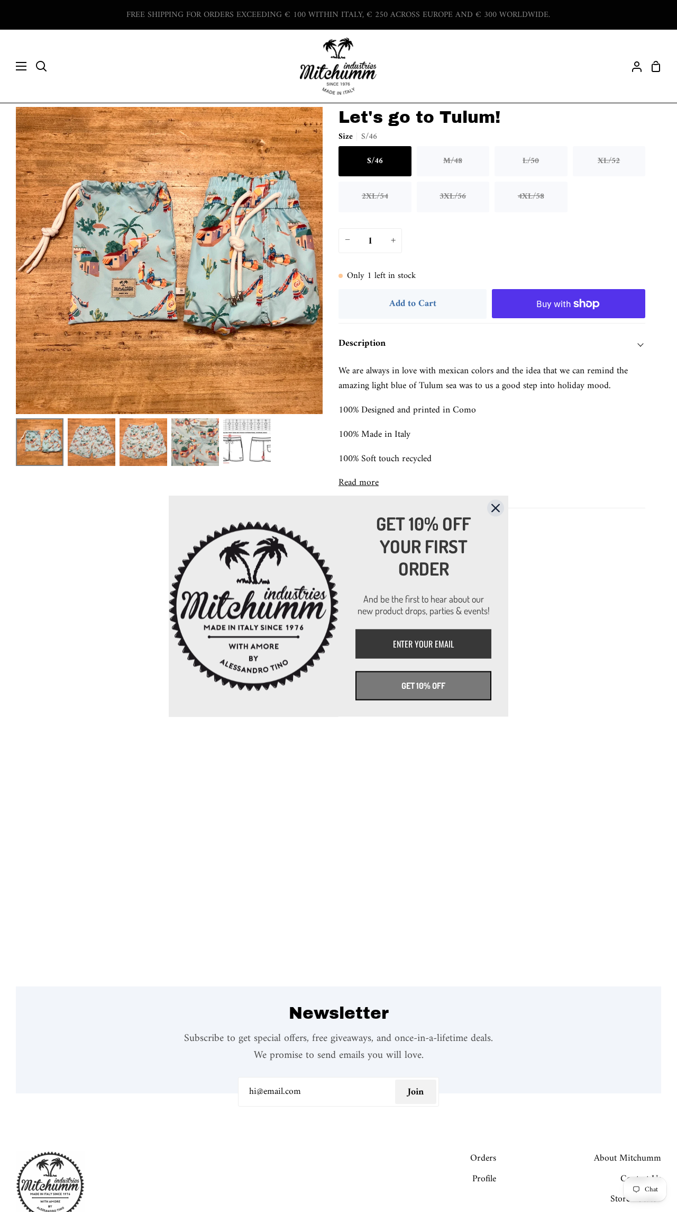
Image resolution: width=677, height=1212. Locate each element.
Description (362, 343)
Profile (484, 1179)
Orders (483, 1158)
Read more (358, 482)
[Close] (495, 507)
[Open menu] (14, 66)
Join (416, 1092)
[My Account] (632, 66)
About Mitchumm (627, 1158)
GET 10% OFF (423, 685)
